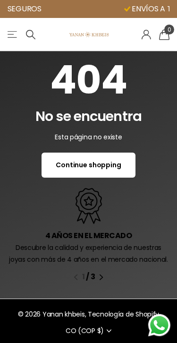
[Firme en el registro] (147, 34)
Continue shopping (88, 165)
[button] (75, 277)
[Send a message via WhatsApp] (159, 325)
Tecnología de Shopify (123, 314)
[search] (30, 34)
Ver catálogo (13, 35)
